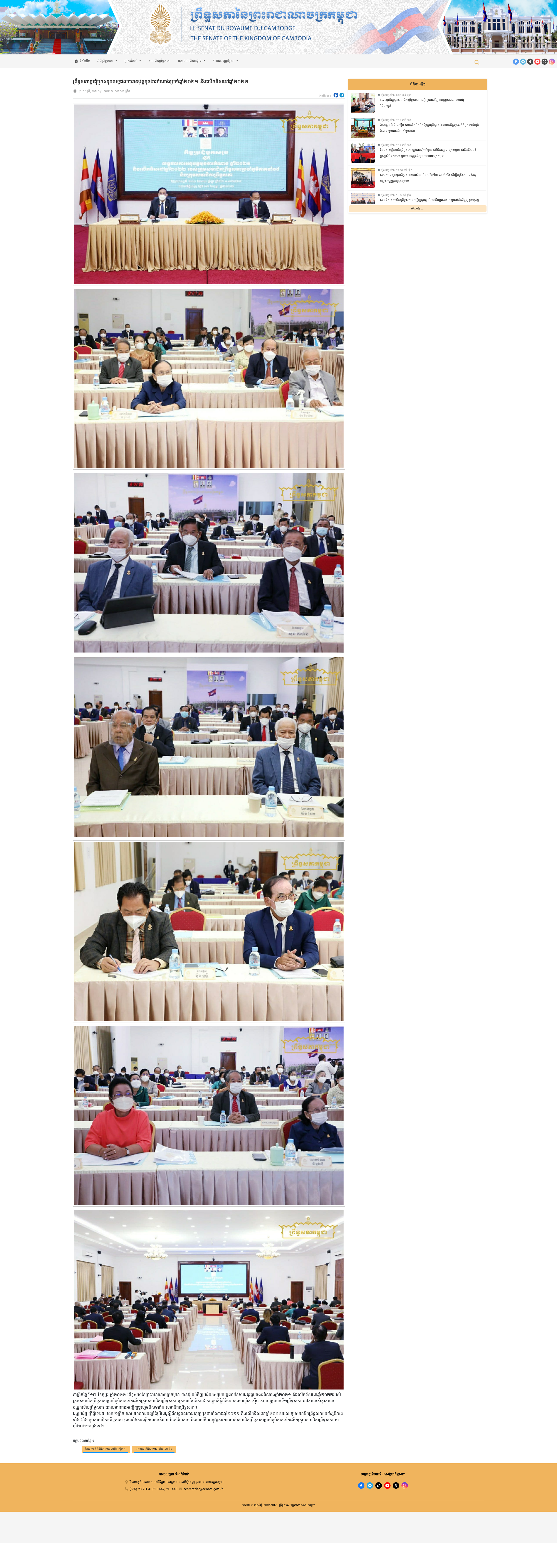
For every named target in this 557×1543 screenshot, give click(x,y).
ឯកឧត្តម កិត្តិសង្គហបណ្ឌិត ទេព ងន (154, 1449)
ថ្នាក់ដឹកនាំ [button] (131, 61)
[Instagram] (552, 62)
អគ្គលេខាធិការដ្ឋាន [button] (190, 61)
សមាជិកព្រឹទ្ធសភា (159, 61)
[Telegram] (523, 62)
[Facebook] (516, 62)
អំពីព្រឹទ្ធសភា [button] (105, 61)
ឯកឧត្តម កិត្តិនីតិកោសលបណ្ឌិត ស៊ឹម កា (105, 1449)
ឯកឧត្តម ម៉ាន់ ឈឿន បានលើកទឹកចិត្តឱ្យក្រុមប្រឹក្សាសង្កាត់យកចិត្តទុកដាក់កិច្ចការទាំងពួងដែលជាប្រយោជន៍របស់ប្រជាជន (429, 128)
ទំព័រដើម (84, 61)
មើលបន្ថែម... (417, 209)
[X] (396, 1485)
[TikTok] (530, 62)
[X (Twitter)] (545, 62)
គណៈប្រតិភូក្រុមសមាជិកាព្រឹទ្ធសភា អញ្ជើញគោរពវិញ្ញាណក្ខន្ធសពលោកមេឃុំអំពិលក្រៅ (422, 103)
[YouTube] (537, 62)
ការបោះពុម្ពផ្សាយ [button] (224, 61)
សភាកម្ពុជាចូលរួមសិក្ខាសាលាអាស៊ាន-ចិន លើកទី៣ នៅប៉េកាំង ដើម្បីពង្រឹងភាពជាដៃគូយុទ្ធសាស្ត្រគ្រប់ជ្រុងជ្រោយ (428, 178)
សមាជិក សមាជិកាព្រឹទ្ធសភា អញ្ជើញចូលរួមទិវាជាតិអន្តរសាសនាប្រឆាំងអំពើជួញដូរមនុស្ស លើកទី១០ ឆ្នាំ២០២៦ (429, 203)
